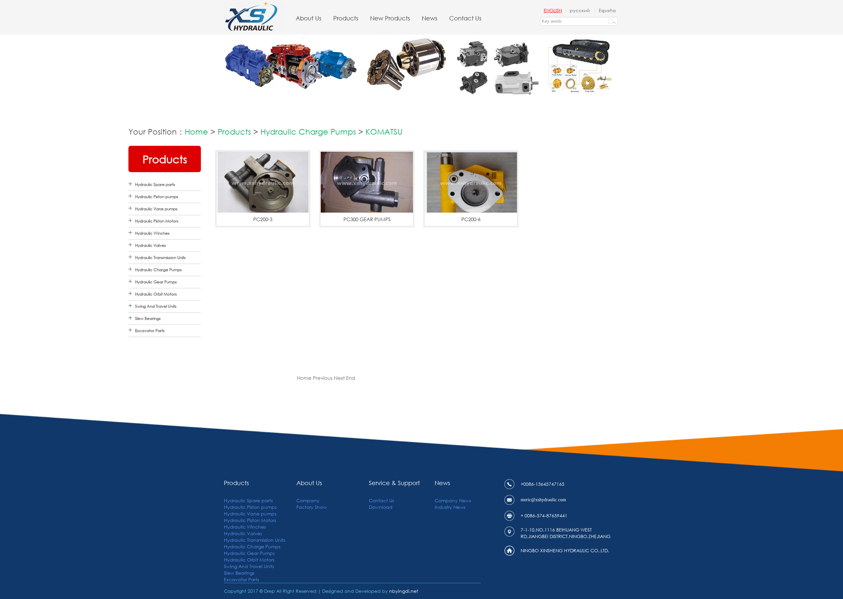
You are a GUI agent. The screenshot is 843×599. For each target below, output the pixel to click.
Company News (453, 500)
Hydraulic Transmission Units (160, 257)
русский (580, 10)
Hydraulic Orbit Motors (156, 294)
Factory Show (311, 507)
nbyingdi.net (403, 591)
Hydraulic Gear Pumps (156, 282)
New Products (390, 18)
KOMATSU (384, 131)
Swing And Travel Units (156, 306)
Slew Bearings (148, 318)
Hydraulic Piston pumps (156, 196)
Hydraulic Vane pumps (156, 209)
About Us (308, 18)
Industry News (450, 507)
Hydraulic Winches (152, 233)
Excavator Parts (150, 330)
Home (196, 131)
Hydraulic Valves (150, 245)
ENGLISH (553, 10)
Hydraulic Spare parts (155, 184)
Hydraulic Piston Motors (156, 221)
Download (381, 507)
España (607, 10)
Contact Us (465, 18)
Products (345, 18)
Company (307, 500)
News (429, 18)
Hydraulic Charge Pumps (308, 131)
